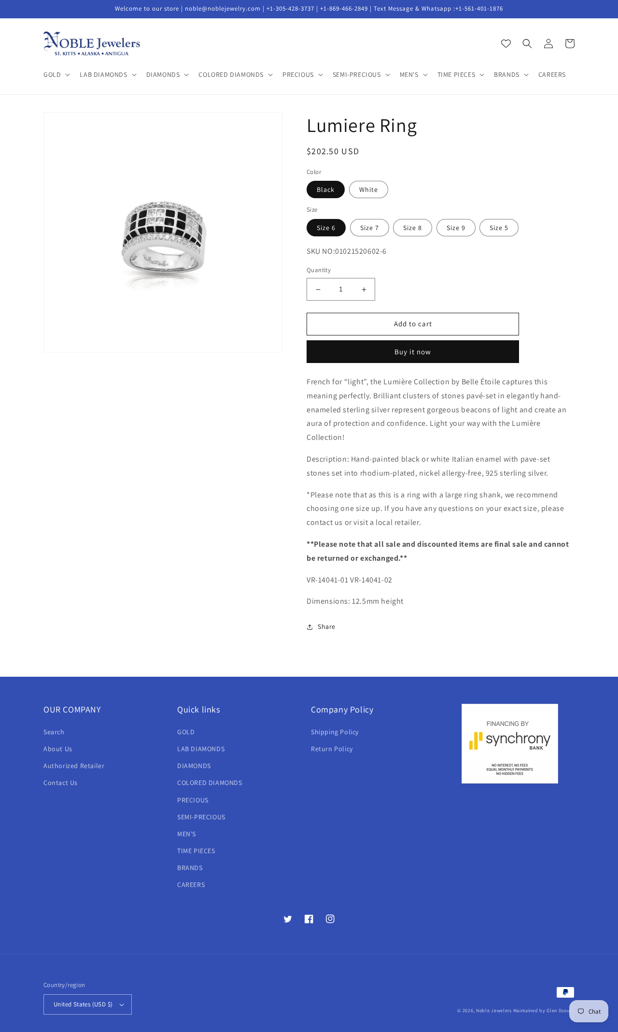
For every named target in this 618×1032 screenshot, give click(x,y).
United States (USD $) (83, 1004)
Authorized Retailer (73, 765)
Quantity (319, 270)
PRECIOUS (193, 800)
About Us (57, 748)
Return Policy (332, 748)
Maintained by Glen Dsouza (544, 1010)
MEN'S (186, 833)
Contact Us (60, 782)
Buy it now (412, 351)
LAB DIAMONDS (201, 748)
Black (326, 189)
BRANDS (190, 867)
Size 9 (456, 227)
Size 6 (326, 227)
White (368, 189)
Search (54, 731)
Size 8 (412, 227)
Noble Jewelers (494, 1010)
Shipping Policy (335, 731)
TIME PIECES (196, 850)
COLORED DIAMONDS (209, 782)
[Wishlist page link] (506, 43)
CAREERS (191, 884)
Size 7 (369, 227)
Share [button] (327, 626)
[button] (56, 74)
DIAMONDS (194, 765)
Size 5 (499, 227)
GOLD (186, 731)
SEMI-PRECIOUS (201, 817)
